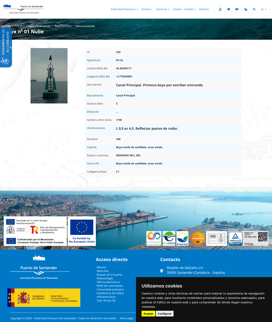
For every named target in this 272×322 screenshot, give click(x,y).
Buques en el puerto (109, 274)
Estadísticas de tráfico (110, 293)
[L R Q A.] (198, 238)
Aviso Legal (126, 318)
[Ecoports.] (170, 238)
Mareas (101, 267)
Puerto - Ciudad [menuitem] (183, 9)
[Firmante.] (183, 238)
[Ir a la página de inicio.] (23, 4)
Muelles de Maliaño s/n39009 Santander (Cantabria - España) (196, 270)
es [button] (263, 9)
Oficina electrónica (108, 282)
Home (8, 25)
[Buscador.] (254, 9)
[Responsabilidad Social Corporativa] (220, 9)
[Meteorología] (245, 9)
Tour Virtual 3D (106, 300)
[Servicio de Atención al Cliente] (229, 9)
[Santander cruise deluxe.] (154, 238)
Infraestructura (106, 297)
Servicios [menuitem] (162, 9)
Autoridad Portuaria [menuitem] (123, 9)
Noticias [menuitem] (204, 9)
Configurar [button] (165, 313)
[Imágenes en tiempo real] (237, 9)
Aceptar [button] (148, 313)
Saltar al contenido (85, 25)
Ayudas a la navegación (38, 25)
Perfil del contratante (110, 285)
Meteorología (105, 278)
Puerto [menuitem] (146, 9)
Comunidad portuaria (110, 289)
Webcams (103, 271)
